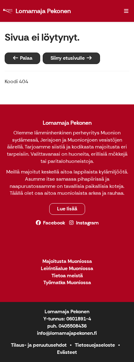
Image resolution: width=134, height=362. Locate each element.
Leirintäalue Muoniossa (67, 269)
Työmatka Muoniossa (67, 283)
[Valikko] (126, 11)
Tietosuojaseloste (95, 345)
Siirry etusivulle (68, 58)
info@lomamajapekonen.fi (67, 333)
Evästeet (67, 352)
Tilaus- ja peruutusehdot (39, 345)
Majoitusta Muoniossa (67, 261)
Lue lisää (67, 208)
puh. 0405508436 (67, 326)
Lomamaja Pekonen (67, 123)
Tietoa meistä (67, 276)
